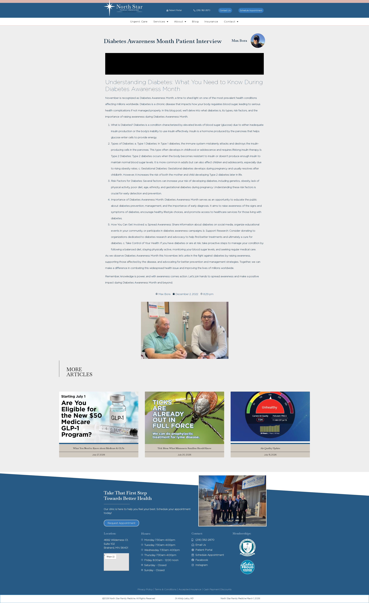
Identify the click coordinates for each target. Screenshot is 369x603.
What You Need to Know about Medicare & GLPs (98, 448)
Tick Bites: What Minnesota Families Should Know (184, 448)
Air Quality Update (270, 448)
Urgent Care (139, 21)
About (178, 21)
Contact (229, 21)
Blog (195, 21)
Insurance (211, 21)
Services (159, 21)
